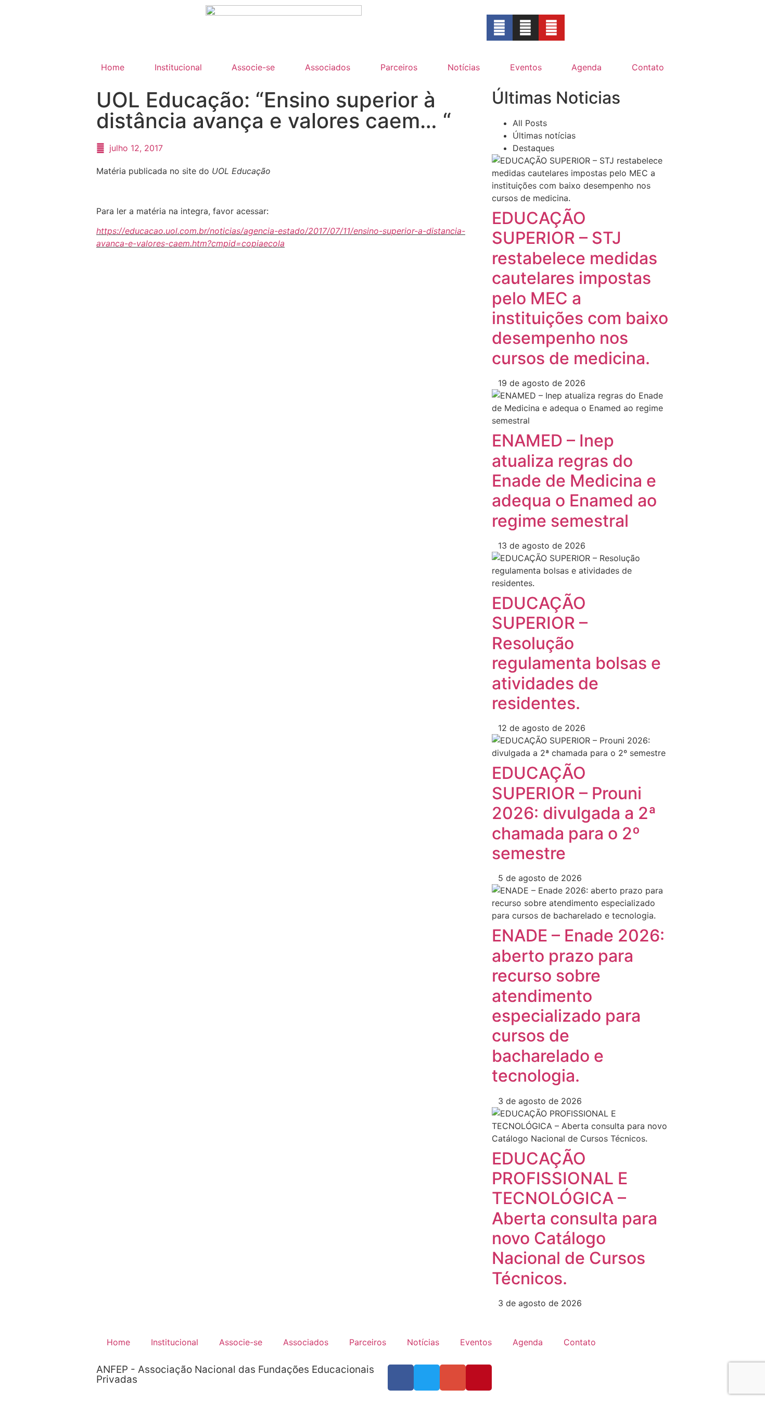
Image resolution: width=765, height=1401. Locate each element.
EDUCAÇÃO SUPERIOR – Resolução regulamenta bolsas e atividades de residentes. (576, 653)
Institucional (178, 67)
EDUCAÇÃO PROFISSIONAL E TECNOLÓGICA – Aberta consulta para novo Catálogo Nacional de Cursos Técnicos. (574, 1218)
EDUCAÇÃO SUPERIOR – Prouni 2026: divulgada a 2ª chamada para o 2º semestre (574, 813)
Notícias (464, 67)
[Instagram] (526, 28)
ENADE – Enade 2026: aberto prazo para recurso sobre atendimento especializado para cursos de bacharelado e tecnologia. (578, 1005)
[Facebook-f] (500, 28)
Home (112, 67)
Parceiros (398, 67)
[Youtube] (552, 28)
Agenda (586, 67)
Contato (648, 67)
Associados (327, 67)
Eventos (526, 67)
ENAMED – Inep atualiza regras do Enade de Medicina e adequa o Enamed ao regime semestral (574, 480)
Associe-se (253, 67)
